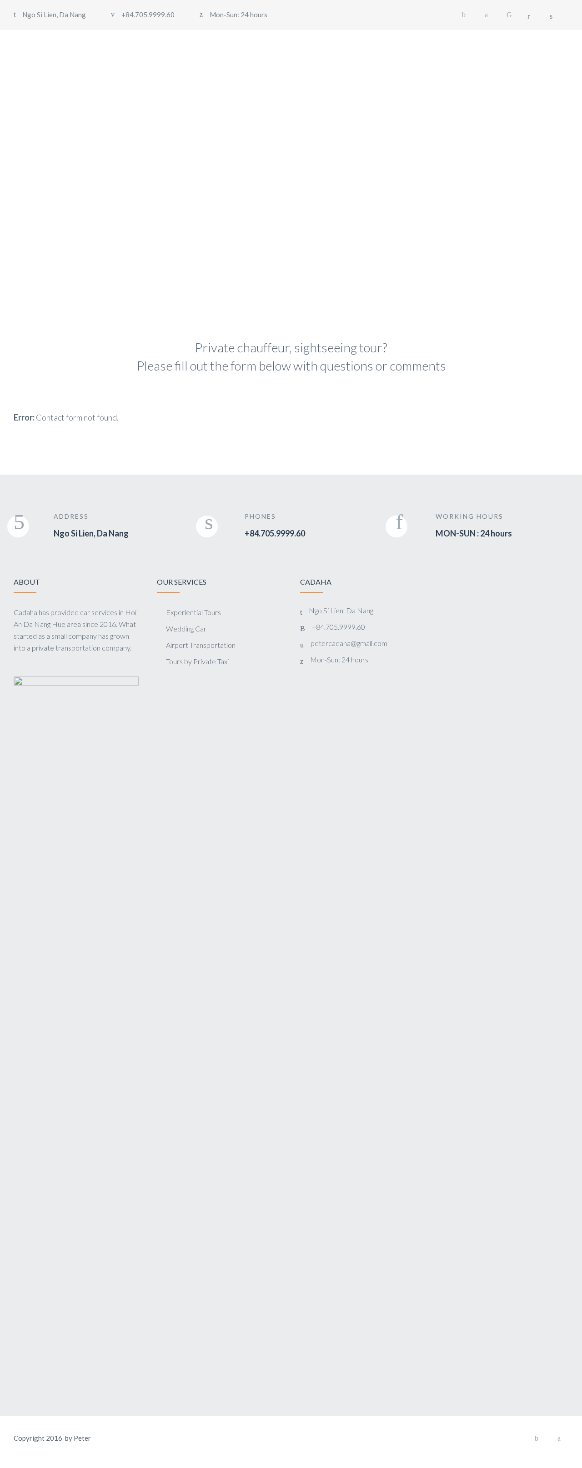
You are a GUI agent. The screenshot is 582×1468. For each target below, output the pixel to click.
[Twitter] (486, 15)
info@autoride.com (213, 235)
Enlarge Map (47, 121)
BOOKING (530, 43)
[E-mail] (509, 15)
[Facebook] (464, 15)
